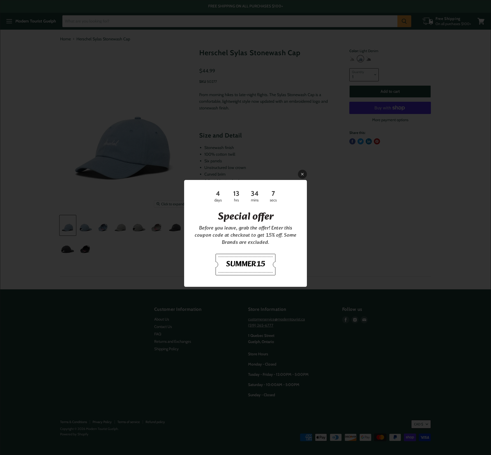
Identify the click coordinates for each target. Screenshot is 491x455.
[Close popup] (302, 174)
